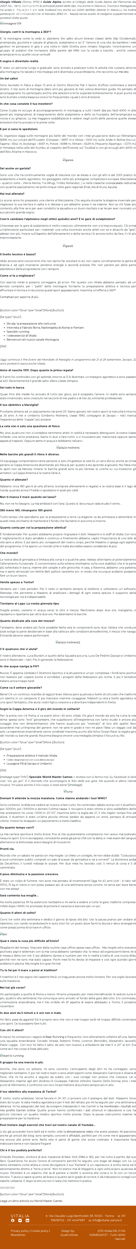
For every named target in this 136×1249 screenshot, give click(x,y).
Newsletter (18, 1235)
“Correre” (80, 1165)
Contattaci (7, 297)
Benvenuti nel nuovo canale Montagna (33, 339)
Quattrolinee (69, 1235)
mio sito (124, 71)
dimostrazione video (80, 1131)
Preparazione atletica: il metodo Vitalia (32, 755)
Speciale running (18, 331)
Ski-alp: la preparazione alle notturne (31, 323)
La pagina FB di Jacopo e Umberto (29, 763)
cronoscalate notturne (121, 183)
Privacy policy (20, 1231)
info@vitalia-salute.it (107, 1220)
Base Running (55, 1037)
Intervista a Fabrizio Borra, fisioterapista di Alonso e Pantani (45, 327)
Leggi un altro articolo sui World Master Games (31, 1201)
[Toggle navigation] (121, 10)
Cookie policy (39, 1231)
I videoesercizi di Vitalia (21, 335)
